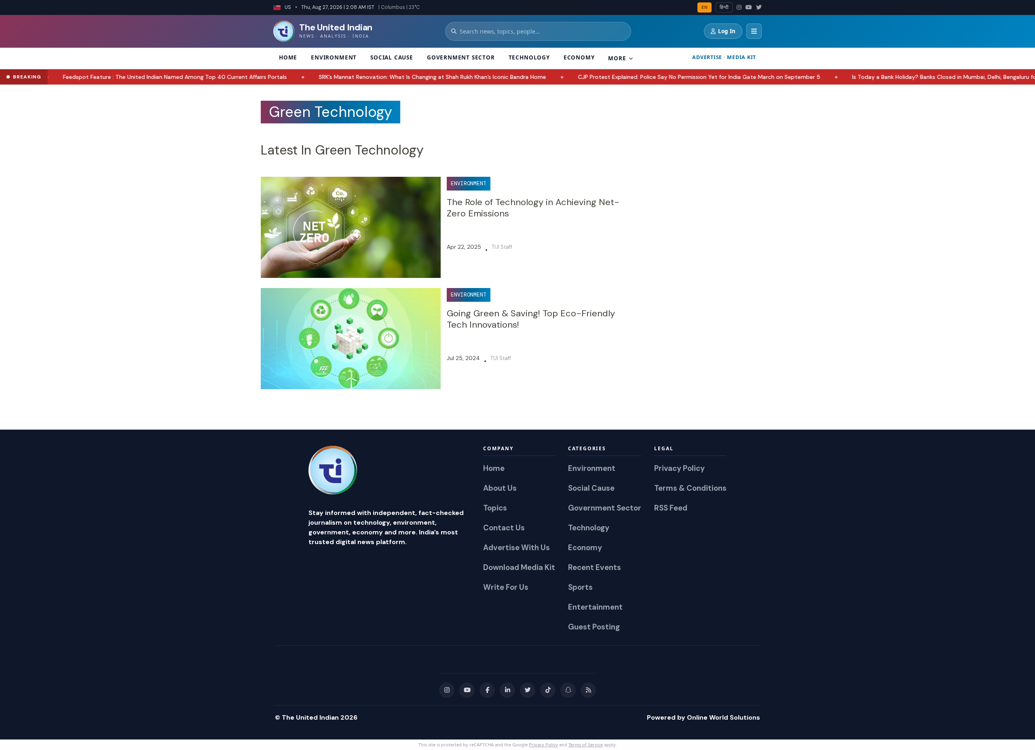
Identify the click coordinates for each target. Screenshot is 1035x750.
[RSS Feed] (588, 690)
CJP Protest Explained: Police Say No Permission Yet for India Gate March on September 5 (662, 77)
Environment (334, 57)
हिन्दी (724, 7)
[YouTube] (749, 7)
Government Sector (461, 57)
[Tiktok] (548, 690)
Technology (529, 57)
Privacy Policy (543, 745)
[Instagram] (739, 7)
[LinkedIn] (507, 690)
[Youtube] (467, 690)
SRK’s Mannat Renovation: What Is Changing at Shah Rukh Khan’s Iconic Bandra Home (395, 77)
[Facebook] (487, 690)
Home (288, 57)
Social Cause (391, 57)
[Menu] (754, 31)
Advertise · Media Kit (724, 57)
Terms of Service (585, 745)
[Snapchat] (568, 690)
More (617, 58)
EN (704, 7)
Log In (726, 31)
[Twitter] (759, 7)
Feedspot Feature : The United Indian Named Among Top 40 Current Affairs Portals (138, 77)
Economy (579, 57)
